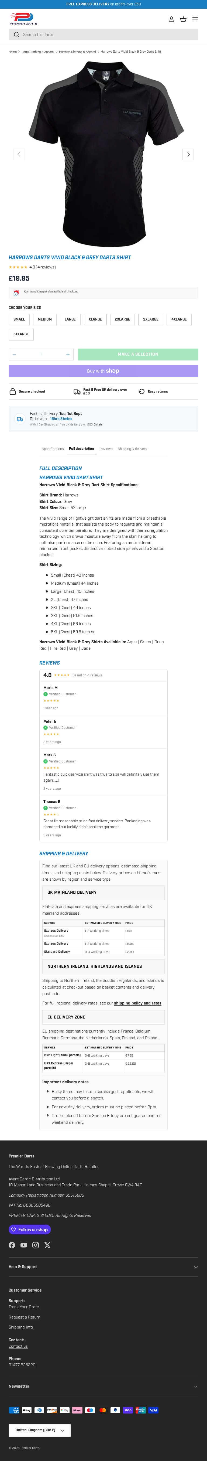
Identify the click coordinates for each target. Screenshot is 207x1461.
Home (13, 52)
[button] (183, 19)
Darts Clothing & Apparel (38, 52)
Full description (81, 449)
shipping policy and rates (137, 1003)
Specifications (53, 449)
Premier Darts (29, 1448)
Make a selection (138, 354)
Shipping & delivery (132, 449)
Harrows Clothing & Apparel (77, 52)
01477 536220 (22, 1365)
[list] (103, 154)
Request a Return (24, 1317)
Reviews (106, 449)
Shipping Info (21, 1327)
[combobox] (103, 34)
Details (98, 424)
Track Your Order (24, 1307)
